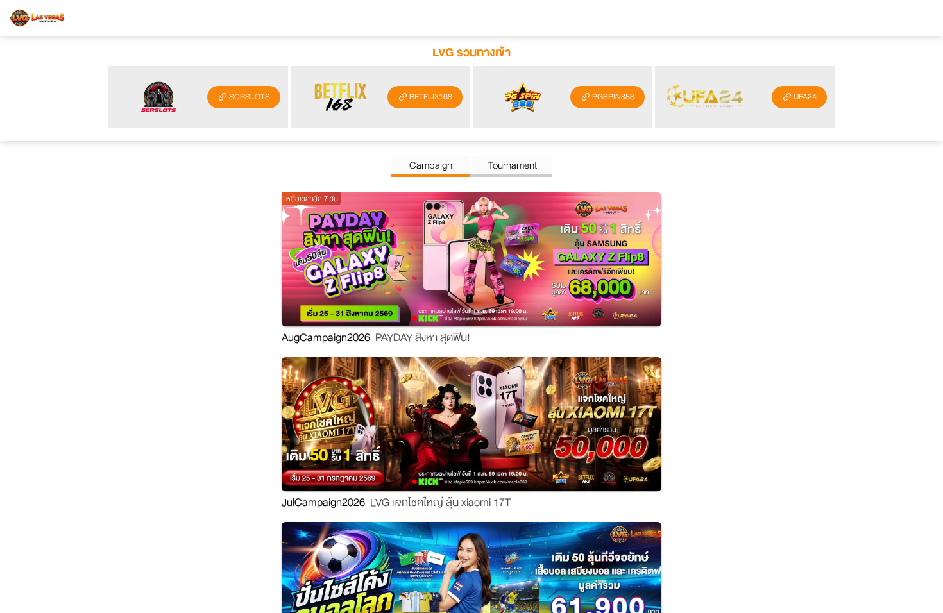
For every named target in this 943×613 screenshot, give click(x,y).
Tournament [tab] (512, 165)
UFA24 (805, 97)
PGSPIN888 (613, 97)
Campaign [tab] (430, 165)
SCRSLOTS (249, 97)
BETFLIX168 (430, 97)
